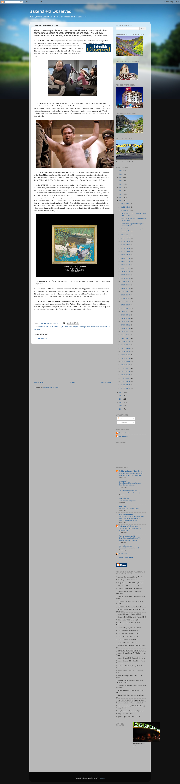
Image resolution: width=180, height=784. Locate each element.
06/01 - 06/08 (126, 318)
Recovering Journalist (127, 536)
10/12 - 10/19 (126, 261)
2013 (121, 392)
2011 (121, 399)
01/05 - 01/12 (126, 388)
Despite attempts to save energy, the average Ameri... (132, 230)
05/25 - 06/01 (126, 321)
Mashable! (123, 481)
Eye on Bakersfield (125, 546)
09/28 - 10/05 (126, 268)
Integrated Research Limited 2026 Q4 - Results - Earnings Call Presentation (131, 474)
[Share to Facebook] (75, 323)
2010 (121, 402)
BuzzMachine (124, 498)
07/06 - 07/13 (126, 308)
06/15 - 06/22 (126, 311)
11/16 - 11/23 (126, 245)
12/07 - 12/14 (126, 235)
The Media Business (126, 514)
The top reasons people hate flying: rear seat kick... (132, 224)
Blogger (102, 778)
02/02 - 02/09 (126, 375)
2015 (121, 197)
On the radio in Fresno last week (129, 548)
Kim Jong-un (73, 326)
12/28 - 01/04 (126, 204)
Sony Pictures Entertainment (97, 326)
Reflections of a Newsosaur (128, 526)
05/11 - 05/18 (126, 328)
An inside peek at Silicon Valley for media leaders (130, 529)
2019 (121, 184)
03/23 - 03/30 (126, 351)
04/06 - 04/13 (126, 345)
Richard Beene (124, 433)
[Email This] (68, 323)
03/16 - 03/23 (126, 355)
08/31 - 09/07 (126, 281)
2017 (121, 191)
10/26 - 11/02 (126, 255)
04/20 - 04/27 (126, 338)
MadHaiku (123, 553)
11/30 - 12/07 (126, 238)
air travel (42, 326)
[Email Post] (64, 323)
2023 (121, 171)
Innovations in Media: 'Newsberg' (129, 493)
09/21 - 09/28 (126, 271)
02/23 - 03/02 (126, 365)
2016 (121, 194)
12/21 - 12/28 (126, 207)
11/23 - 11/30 (126, 241)
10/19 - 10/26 (126, 258)
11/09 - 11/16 (126, 248)
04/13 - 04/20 (126, 341)
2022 (121, 174)
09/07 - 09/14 (126, 278)
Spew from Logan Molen (128, 491)
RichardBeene (123, 436)
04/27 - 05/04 (126, 335)
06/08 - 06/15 (126, 315)
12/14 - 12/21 (126, 210)
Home (72, 382)
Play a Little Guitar (126, 557)
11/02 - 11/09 (126, 251)
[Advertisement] (72, 362)
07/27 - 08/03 (126, 298)
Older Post (106, 382)
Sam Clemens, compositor (127, 501)
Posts (121, 418)
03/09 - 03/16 (126, 358)
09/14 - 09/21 (126, 275)
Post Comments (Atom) (51, 387)
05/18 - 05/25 (126, 325)
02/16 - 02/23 (126, 368)
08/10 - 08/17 (126, 291)
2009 (121, 406)
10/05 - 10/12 (126, 265)
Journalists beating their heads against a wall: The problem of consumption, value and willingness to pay (131, 518)
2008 (121, 409)
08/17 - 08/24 (126, 288)
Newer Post (39, 382)
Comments (123, 422)
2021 (121, 177)
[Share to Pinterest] (77, 323)
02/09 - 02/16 (126, 371)
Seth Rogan (83, 326)
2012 (121, 396)
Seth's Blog (123, 506)
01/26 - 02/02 (126, 378)
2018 (121, 187)
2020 (121, 181)
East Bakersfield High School (58, 326)
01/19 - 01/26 (126, 381)
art (47, 326)
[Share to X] (73, 323)
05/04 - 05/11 (126, 331)
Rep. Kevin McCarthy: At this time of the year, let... (133, 214)
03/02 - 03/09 (126, 361)
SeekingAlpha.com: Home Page (130, 471)
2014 (121, 201)
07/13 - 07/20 (126, 305)
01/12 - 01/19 (126, 385)
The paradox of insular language (129, 508)
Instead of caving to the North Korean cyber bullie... (133, 219)
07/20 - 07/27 (126, 301)
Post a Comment (42, 338)
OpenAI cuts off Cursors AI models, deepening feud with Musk (130, 484)
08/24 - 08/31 (126, 285)
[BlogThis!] (70, 323)
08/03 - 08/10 (126, 295)
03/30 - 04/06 (126, 348)
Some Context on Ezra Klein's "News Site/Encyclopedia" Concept (130, 539)
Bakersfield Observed (50, 11)
